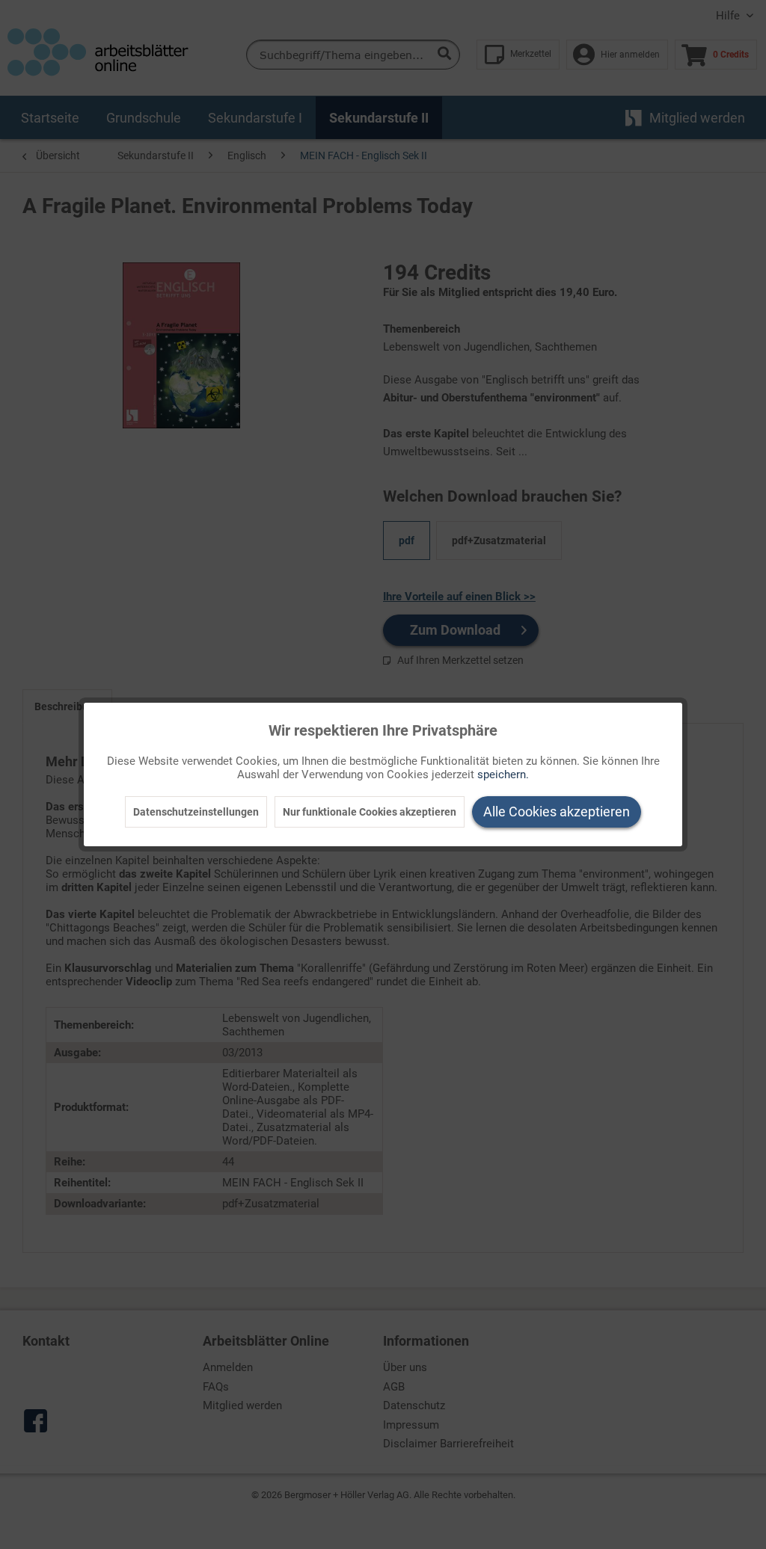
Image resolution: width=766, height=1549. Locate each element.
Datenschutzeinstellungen (196, 812)
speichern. (503, 774)
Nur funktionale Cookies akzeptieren (369, 812)
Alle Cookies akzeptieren (556, 811)
